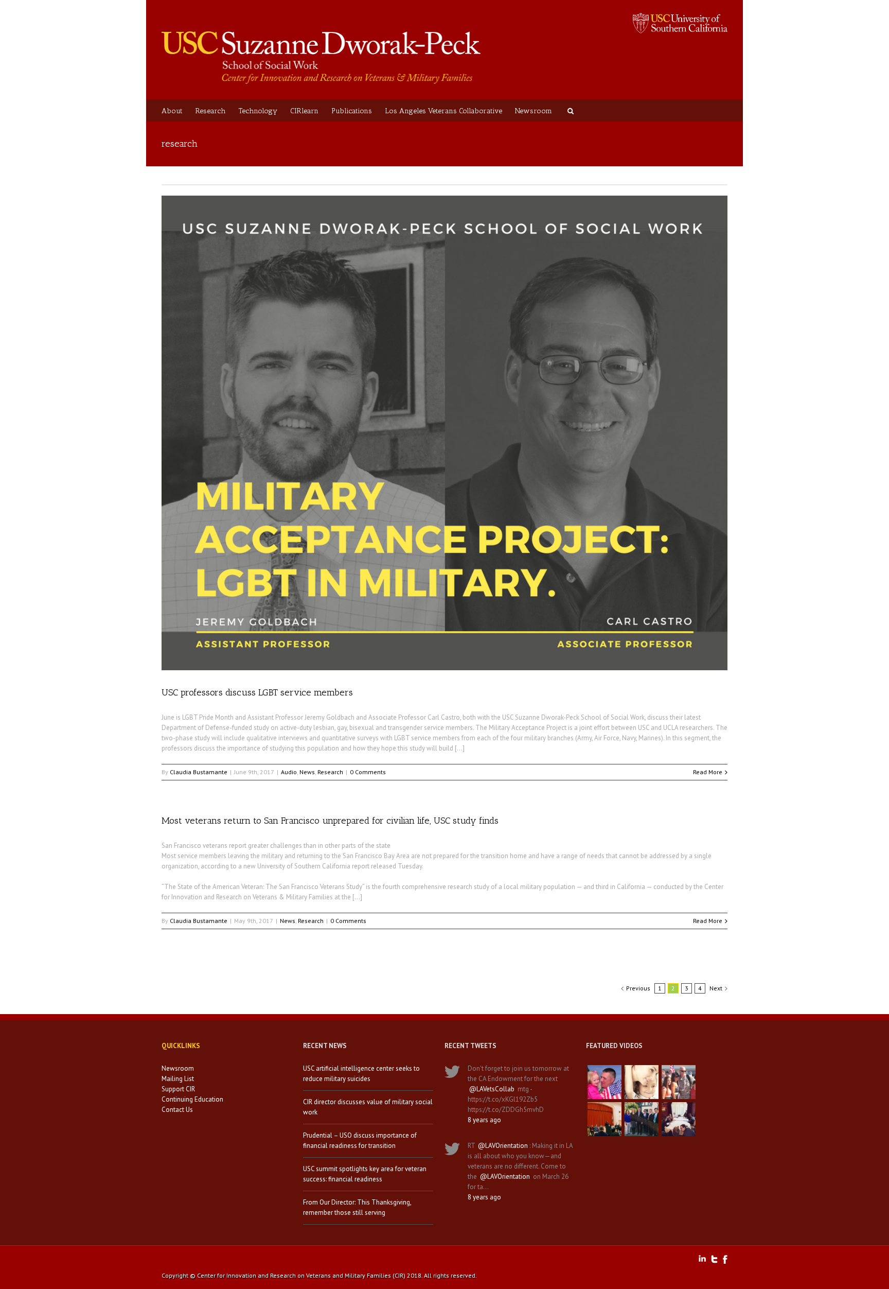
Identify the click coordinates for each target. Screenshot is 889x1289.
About (172, 111)
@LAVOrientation (503, 1145)
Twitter (714, 1259)
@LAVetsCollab (491, 1089)
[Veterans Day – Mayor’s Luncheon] (641, 1119)
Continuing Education (192, 1099)
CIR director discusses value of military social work (368, 1107)
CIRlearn (304, 111)
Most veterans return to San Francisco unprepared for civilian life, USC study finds (330, 820)
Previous (638, 988)
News (307, 772)
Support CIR (178, 1089)
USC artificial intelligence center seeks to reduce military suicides (361, 1073)
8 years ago (484, 1120)
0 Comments (368, 772)
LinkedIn (702, 1258)
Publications (351, 111)
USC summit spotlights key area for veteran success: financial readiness (364, 1173)
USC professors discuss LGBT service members (257, 692)
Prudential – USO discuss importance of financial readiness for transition (360, 1140)
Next (715, 988)
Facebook (725, 1259)
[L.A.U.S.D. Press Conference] (604, 1119)
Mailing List (178, 1078)
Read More (707, 772)
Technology (258, 111)
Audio (289, 772)
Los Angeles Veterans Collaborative (443, 111)
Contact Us (177, 1109)
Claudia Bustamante (198, 772)
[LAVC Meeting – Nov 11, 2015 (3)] (678, 1119)
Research (210, 111)
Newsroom (533, 111)
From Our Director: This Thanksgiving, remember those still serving (357, 1207)
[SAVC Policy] (604, 1082)
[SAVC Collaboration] (678, 1082)
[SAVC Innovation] (641, 1082)
